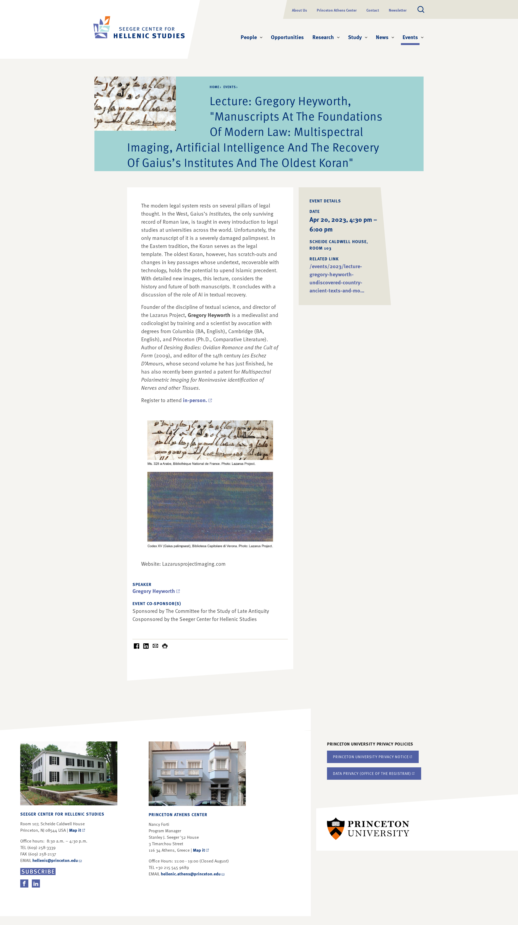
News (382, 37)
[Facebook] (24, 883)
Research (323, 37)
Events (411, 37)
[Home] (139, 29)
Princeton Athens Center (337, 10)
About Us (299, 10)
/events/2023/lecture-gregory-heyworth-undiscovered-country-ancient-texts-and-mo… (336, 278)
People (249, 37)
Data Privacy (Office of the (372, 773)
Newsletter (398, 10)
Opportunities (287, 37)
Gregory (153, 591)
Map (75, 830)
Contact (372, 10)
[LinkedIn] (36, 883)
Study (355, 37)
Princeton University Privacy (371, 757)
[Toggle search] (421, 9)
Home (214, 86)
